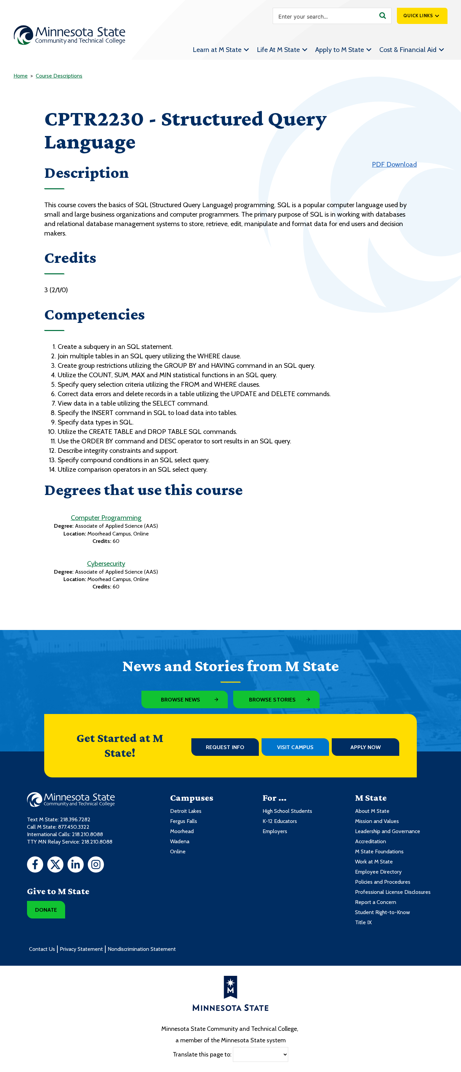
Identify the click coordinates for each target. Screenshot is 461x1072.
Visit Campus (295, 747)
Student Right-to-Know (382, 912)
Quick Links (418, 15)
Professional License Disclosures (393, 892)
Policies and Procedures (382, 882)
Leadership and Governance (387, 831)
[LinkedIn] (75, 865)
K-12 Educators (280, 821)
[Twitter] (55, 865)
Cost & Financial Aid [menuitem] (407, 50)
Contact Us (42, 949)
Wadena (179, 841)
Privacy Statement (81, 949)
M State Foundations (379, 851)
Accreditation (370, 841)
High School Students (287, 811)
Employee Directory (378, 872)
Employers (275, 831)
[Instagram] (96, 865)
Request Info (225, 747)
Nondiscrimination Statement (142, 949)
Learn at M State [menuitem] (217, 50)
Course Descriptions (59, 76)
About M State (372, 811)
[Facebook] (35, 865)
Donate (46, 910)
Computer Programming (106, 518)
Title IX (363, 922)
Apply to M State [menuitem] (339, 50)
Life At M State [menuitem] (278, 50)
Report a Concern (375, 902)
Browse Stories (272, 699)
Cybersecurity (106, 563)
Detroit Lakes (185, 811)
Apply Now (365, 747)
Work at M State (374, 861)
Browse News (180, 699)
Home (20, 76)
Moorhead (182, 831)
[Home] (69, 35)
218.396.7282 (75, 819)
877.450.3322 (73, 827)
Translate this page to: (202, 1054)
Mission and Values (377, 821)
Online (178, 851)
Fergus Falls (183, 821)
